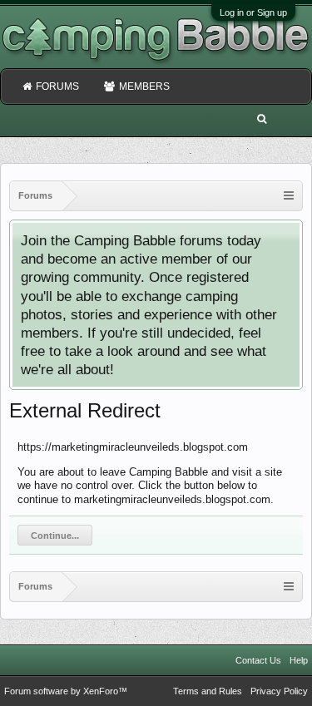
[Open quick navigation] (288, 195)
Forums (57, 86)
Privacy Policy (279, 691)
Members (144, 86)
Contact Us (258, 660)
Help (299, 660)
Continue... (55, 536)
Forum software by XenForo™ (65, 691)
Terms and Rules (207, 691)
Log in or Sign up (253, 12)
